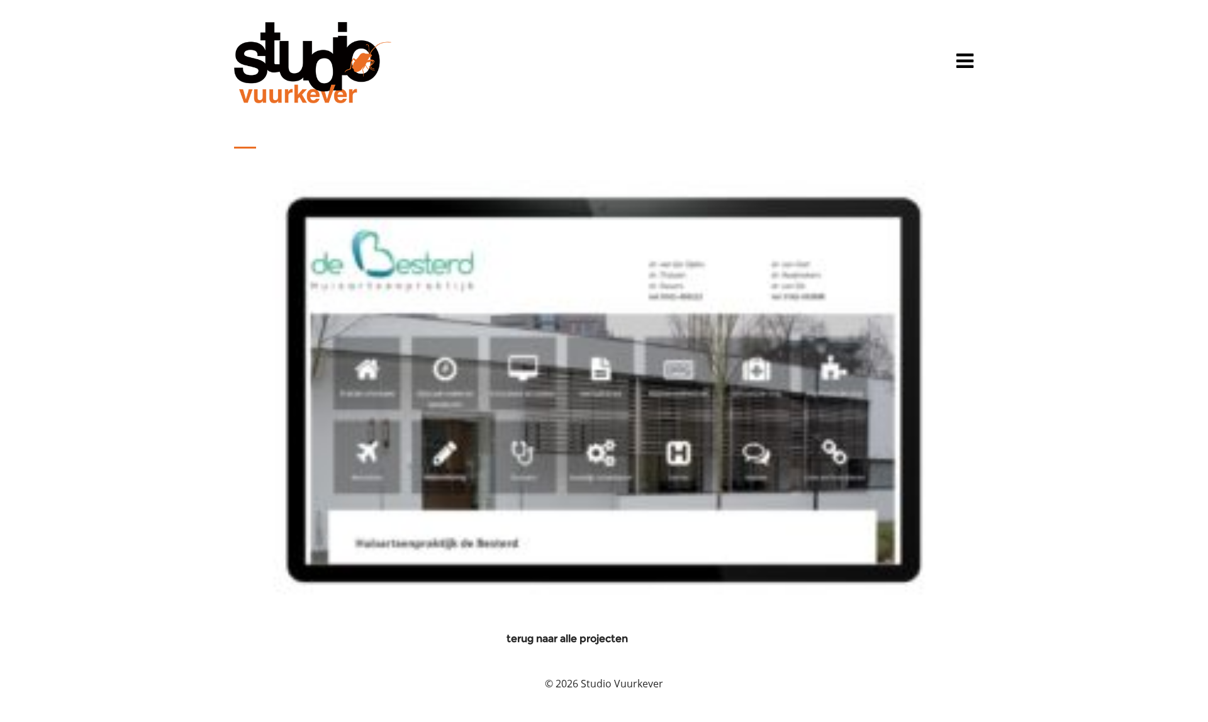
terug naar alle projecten (567, 639)
